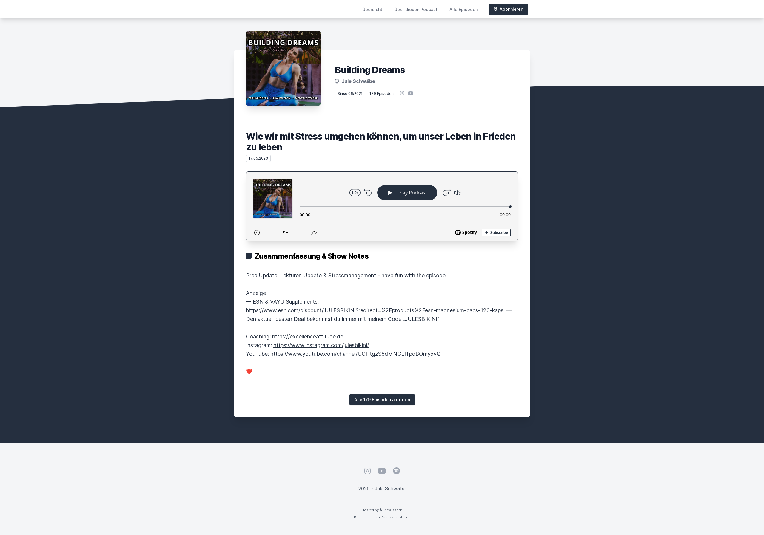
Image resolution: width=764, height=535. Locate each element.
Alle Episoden (463, 9)
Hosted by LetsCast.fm (382, 510)
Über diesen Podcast (416, 9)
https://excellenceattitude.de (307, 336)
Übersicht (372, 9)
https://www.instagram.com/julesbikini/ (321, 345)
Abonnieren (511, 9)
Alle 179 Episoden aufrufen (382, 399)
